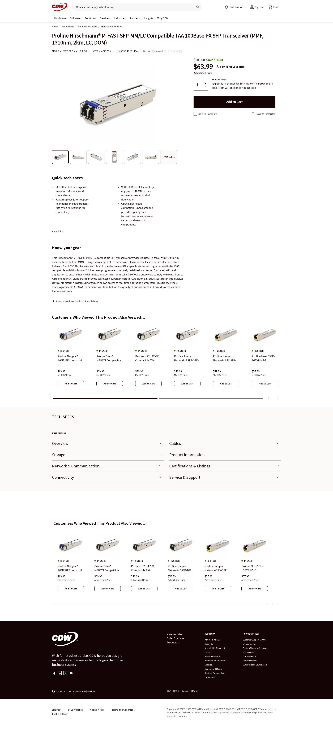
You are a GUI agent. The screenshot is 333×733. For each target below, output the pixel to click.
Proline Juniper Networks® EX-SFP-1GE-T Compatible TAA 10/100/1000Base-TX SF (217, 568)
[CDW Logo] (59, 7)
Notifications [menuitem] (237, 7)
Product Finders (250, 660)
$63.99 (203, 66)
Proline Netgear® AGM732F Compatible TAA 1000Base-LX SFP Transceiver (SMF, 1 (70, 568)
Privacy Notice (75, 709)
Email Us (91, 691)
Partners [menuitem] (135, 18)
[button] (273, 7)
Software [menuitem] (75, 18)
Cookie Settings (60, 713)
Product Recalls (249, 652)
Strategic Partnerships (214, 673)
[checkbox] (195, 114)
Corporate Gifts (249, 656)
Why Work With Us (212, 639)
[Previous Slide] (273, 604)
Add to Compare (207, 114)
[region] (166, 362)
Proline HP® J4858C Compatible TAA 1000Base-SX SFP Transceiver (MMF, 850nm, (143, 568)
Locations (209, 664)
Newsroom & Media (213, 669)
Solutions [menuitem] (90, 18)
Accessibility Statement (215, 648)
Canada (185, 691)
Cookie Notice (97, 709)
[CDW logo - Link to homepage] (59, 7)
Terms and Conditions (123, 709)
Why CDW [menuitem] (162, 18)
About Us (209, 644)
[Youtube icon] (71, 673)
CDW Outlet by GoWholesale (255, 664)
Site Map (56, 709)
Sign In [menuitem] (259, 7)
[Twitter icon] (65, 673)
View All (56, 231)
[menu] (235, 7)
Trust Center (210, 677)
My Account (173, 634)
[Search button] (197, 7)
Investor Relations (213, 656)
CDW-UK (194, 691)
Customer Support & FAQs (254, 639)
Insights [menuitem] (148, 18)
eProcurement (249, 644)
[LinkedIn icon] (60, 673)
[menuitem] (226, 7)
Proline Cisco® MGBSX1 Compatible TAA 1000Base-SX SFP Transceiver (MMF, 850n (107, 568)
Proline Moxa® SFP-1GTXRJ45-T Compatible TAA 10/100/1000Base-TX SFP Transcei (253, 568)
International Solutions (215, 660)
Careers (208, 652)
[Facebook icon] (54, 673)
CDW (168, 691)
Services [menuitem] (105, 18)
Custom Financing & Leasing (255, 648)
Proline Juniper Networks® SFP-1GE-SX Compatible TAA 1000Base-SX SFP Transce (180, 568)
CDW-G (176, 691)
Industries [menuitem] (120, 18)
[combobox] (132, 7)
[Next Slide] (278, 604)
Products (172, 642)
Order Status (174, 638)
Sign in (224, 66)
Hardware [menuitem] (60, 18)
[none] (60, 18)
